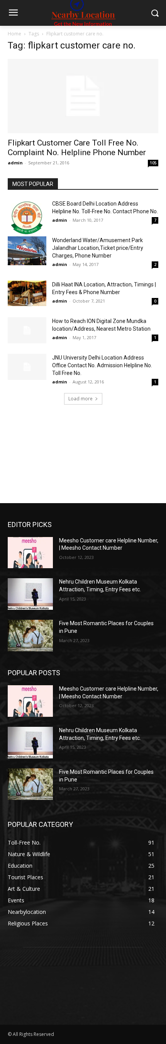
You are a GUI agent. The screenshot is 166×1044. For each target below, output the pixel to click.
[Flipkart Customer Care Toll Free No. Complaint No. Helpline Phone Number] (83, 96)
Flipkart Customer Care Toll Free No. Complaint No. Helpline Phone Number (77, 147)
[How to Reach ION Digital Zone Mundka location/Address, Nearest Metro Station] (27, 330)
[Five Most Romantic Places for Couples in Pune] (30, 635)
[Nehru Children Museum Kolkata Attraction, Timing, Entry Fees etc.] (30, 594)
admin (15, 163)
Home (14, 33)
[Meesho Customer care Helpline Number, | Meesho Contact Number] (30, 553)
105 (153, 163)
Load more (80, 398)
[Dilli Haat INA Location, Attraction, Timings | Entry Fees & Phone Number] (27, 293)
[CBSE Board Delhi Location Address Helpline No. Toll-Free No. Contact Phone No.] (27, 218)
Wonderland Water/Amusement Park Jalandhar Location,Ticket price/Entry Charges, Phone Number (97, 248)
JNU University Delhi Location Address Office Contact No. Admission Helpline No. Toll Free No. (102, 365)
